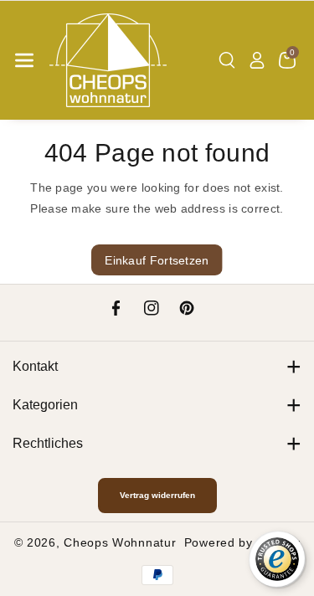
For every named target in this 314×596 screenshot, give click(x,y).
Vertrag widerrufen (157, 495)
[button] (24, 60)
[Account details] (257, 60)
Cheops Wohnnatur (120, 542)
